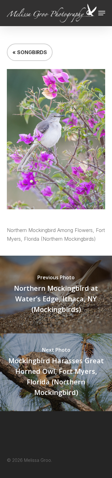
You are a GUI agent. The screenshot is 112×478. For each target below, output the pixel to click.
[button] (101, 13)
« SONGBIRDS (29, 52)
